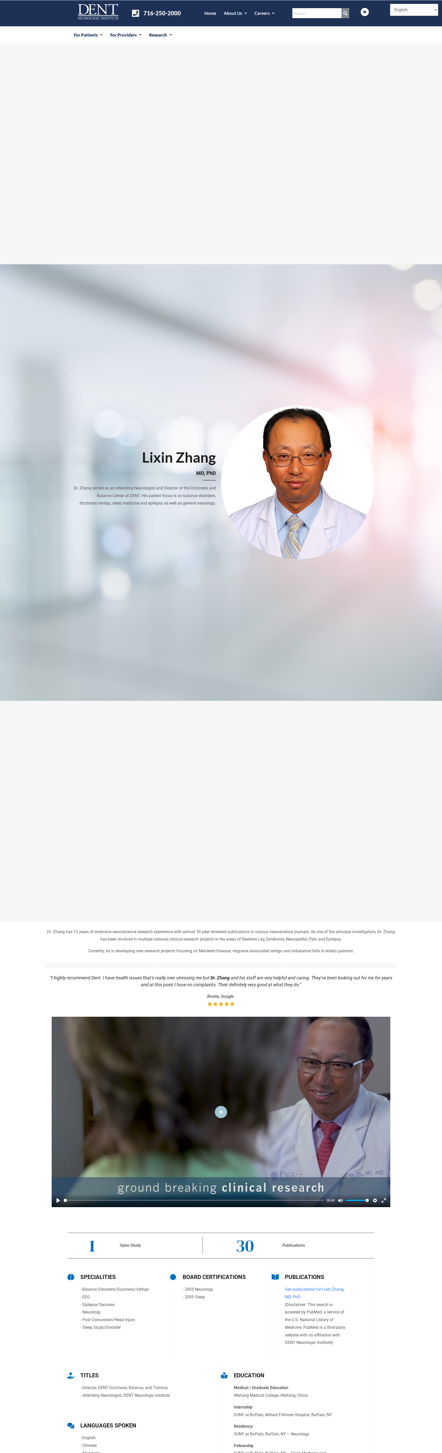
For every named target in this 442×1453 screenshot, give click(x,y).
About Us (233, 13)
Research (158, 35)
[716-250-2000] (135, 13)
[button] (235, 13)
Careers (262, 13)
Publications (304, 1277)
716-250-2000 (162, 13)
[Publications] (275, 1277)
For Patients (86, 35)
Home (210, 13)
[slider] (194, 1200)
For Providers (123, 35)
